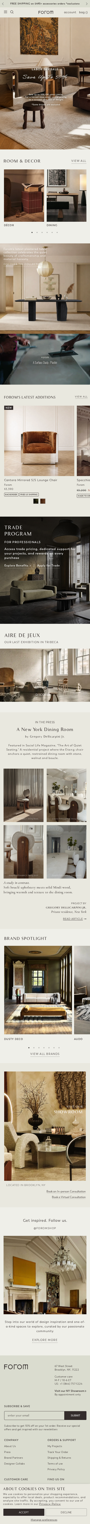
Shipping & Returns (59, 1457)
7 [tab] (59, 1048)
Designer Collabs (14, 1463)
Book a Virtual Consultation (69, 1197)
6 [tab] (57, 232)
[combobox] (12, 12)
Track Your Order (58, 1452)
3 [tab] (42, 232)
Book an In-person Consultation (66, 1191)
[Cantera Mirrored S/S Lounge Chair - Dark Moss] (36, 501)
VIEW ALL (78, 160)
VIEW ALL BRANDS (45, 1054)
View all (81, 396)
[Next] (87, 5)
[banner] (45, 3)
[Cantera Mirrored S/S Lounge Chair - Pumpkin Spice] (42, 501)
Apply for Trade (48, 565)
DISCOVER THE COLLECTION (23, 264)
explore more (45, 1340)
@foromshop (45, 1228)
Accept (24, 1512)
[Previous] (2, 5)
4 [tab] (47, 232)
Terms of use (55, 1463)
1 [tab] (32, 232)
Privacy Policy (50, 1504)
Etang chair (74, 749)
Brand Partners (13, 1457)
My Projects (55, 1446)
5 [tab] (52, 232)
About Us (10, 1446)
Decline (66, 1512)
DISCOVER (43, 694)
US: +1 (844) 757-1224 (68, 1383)
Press (7, 1452)
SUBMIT (75, 1415)
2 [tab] (37, 232)
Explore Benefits (17, 565)
